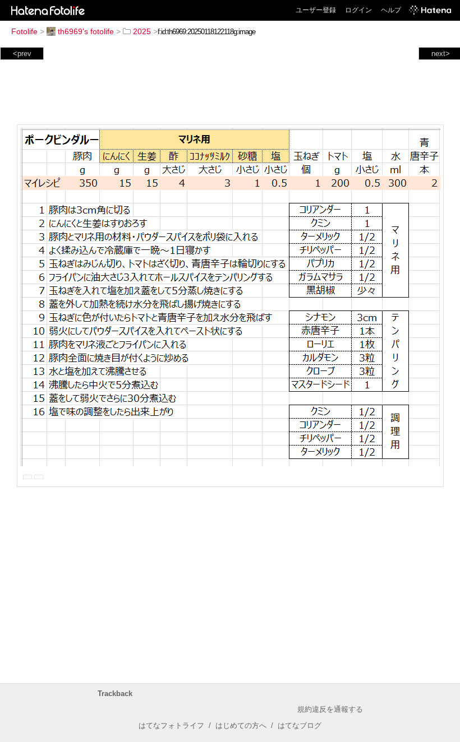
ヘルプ (391, 10)
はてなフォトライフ (171, 725)
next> (440, 53)
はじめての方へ (240, 725)
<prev (22, 53)
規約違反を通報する (330, 709)
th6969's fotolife (86, 31)
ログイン (358, 10)
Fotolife (24, 31)
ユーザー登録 (316, 10)
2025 (142, 31)
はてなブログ (299, 725)
